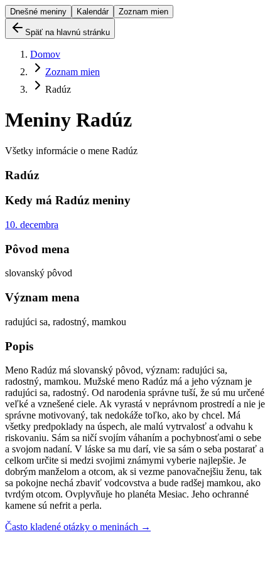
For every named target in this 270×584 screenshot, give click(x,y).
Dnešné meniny (38, 11)
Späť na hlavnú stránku (67, 32)
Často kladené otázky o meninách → (78, 526)
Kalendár (93, 11)
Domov (45, 54)
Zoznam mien (143, 11)
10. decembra (31, 224)
